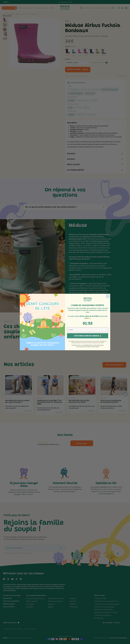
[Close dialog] (107, 296)
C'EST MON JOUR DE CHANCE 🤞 (87, 336)
